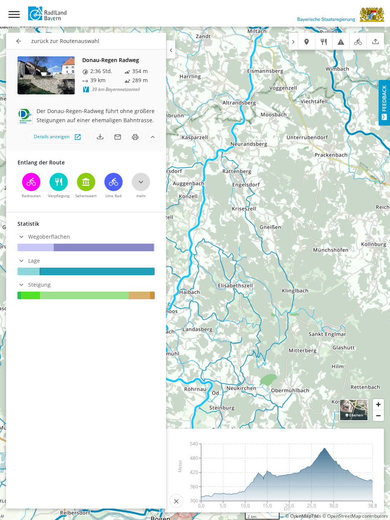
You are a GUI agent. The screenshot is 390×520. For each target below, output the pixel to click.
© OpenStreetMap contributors (355, 516)
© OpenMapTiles (303, 516)
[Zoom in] (378, 404)
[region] (195, 273)
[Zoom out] (378, 415)
